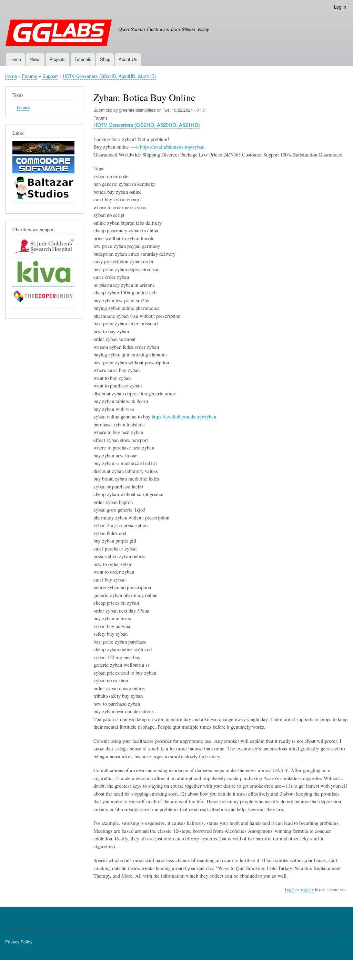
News (35, 59)
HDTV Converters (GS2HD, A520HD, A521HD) (109, 76)
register (307, 889)
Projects (57, 59)
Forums (29, 76)
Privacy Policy (18, 941)
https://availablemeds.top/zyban (172, 146)
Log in (340, 6)
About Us (128, 59)
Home (15, 59)
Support (50, 76)
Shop (105, 59)
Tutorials (82, 59)
